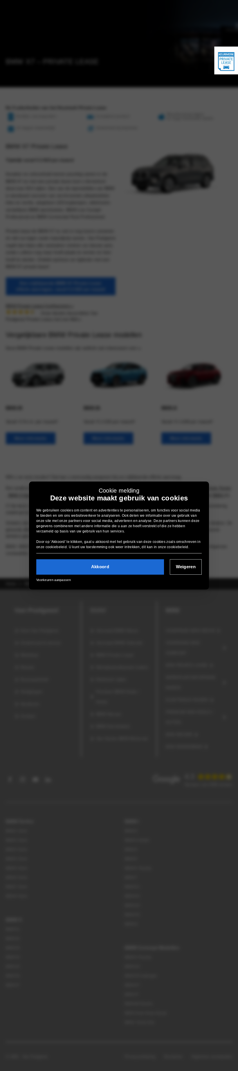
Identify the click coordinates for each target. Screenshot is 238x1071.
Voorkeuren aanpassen (53, 580)
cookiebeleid (56, 547)
